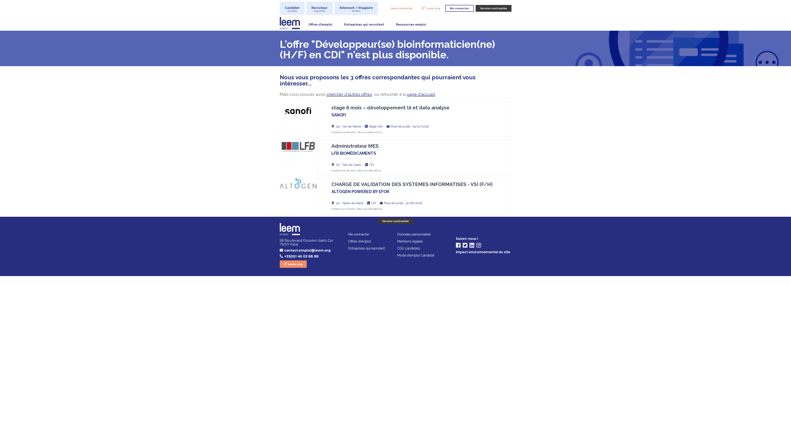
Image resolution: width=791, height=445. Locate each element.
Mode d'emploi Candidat (415, 255)
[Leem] (307, 230)
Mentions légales (410, 241)
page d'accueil (421, 94)
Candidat (292, 9)
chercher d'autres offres (349, 94)
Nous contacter (402, 8)
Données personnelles (414, 234)
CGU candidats (408, 248)
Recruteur (319, 9)
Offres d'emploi (320, 24)
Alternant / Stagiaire (356, 9)
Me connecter (358, 234)
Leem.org (433, 8)
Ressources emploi (411, 24)
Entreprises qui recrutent (364, 24)
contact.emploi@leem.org (307, 250)
